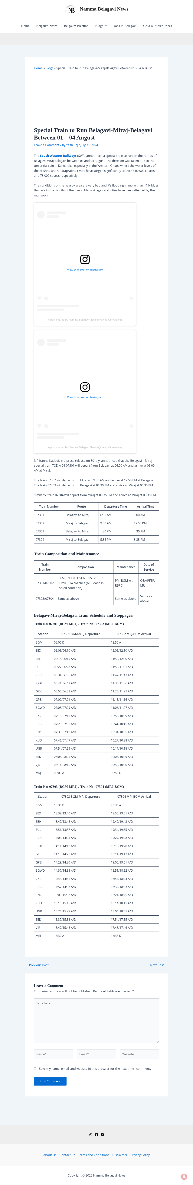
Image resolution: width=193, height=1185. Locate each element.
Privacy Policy (140, 1155)
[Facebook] (96, 1134)
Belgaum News (46, 26)
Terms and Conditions (93, 1155)
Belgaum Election (76, 26)
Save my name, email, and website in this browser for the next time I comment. (95, 1069)
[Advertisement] (96, 98)
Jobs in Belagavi (125, 26)
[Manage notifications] (184, 1177)
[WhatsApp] (91, 1134)
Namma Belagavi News (104, 9)
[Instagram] (102, 1134)
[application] (105, 25)
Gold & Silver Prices (157, 26)
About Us (50, 1155)
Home (25, 26)
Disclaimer (119, 1155)
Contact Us (67, 1155)
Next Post (159, 965)
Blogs (99, 26)
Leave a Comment (46, 145)
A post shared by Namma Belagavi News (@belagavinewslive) (85, 319)
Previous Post (37, 965)
